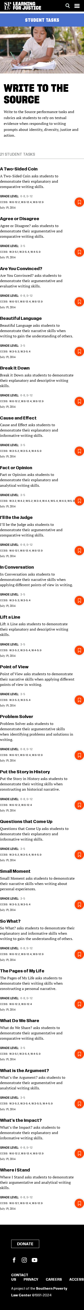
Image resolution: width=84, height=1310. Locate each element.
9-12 (29, 196)
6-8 (22, 196)
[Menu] (77, 5)
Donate (25, 1244)
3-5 (22, 246)
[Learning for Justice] (27, 6)
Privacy (31, 1279)
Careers (54, 1279)
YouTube (34, 1260)
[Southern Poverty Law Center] (8, 6)
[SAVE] (79, 202)
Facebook (14, 1260)
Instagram (24, 1260)
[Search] (67, 5)
